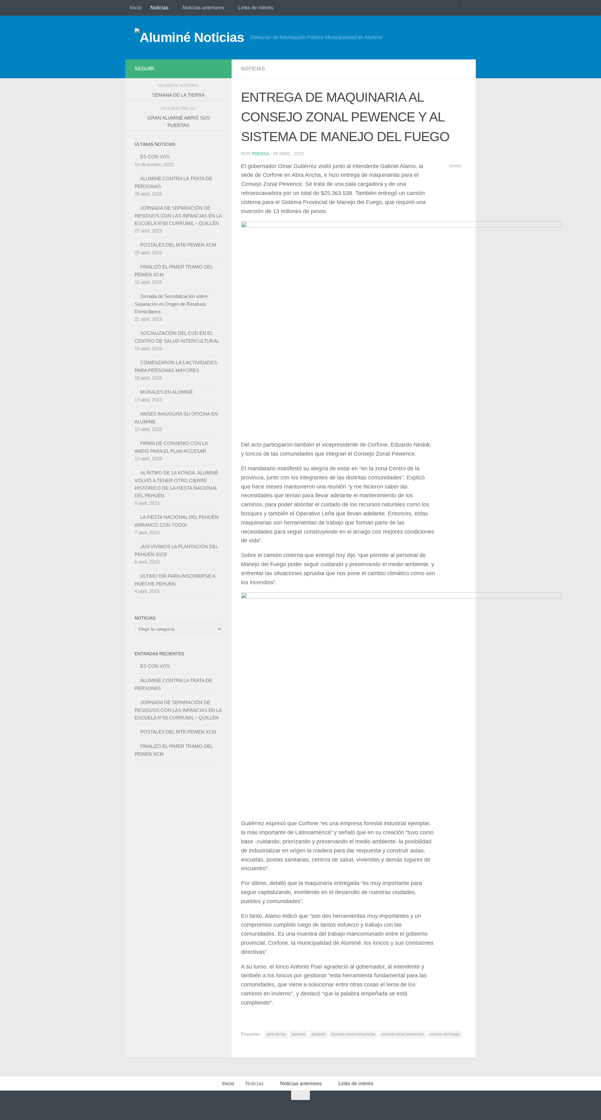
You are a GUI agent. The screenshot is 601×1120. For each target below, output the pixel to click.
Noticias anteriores (203, 7)
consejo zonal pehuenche (353, 1034)
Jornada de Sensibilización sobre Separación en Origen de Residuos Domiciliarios (171, 304)
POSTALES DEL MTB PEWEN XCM (178, 245)
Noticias (159, 7)
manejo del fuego (445, 1034)
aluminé (318, 1034)
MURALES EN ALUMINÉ (166, 392)
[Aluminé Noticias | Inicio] (189, 37)
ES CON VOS (155, 156)
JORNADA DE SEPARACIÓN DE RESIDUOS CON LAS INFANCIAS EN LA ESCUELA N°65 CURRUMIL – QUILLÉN (178, 215)
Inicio (135, 7)
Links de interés (255, 7)
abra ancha (276, 1034)
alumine (299, 1034)
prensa (260, 153)
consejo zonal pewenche (402, 1034)
